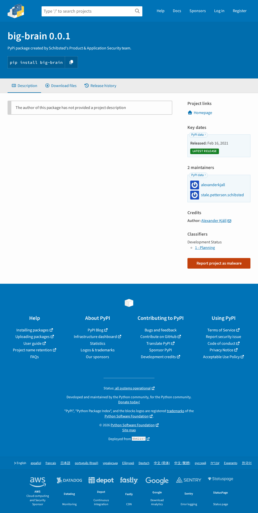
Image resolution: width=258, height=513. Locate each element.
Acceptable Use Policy (221, 357)
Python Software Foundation (127, 416)
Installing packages (32, 330)
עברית (215, 463)
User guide (32, 343)
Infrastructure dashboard (95, 336)
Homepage (203, 113)
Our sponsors (97, 357)
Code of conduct (221, 343)
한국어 (247, 463)
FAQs (34, 357)
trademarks (175, 411)
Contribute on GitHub (158, 336)
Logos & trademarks (98, 350)
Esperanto (230, 463)
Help (161, 11)
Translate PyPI (158, 343)
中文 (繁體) (182, 463)
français (51, 463)
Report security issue (223, 336)
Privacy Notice (221, 350)
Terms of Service (221, 330)
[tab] (24, 86)
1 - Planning (205, 247)
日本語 (65, 463)
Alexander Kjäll (214, 220)
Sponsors (197, 11)
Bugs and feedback (161, 330)
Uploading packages (32, 336)
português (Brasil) (86, 463)
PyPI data (197, 134)
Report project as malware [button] (219, 263)
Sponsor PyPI (160, 350)
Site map (129, 430)
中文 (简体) (162, 463)
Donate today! (129, 402)
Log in (219, 11)
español (36, 463)
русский (200, 463)
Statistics (97, 343)
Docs (177, 11)
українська (110, 463)
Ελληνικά (128, 463)
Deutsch (144, 463)
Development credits (158, 357)
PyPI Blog (95, 330)
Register (240, 11)
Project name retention (32, 350)
